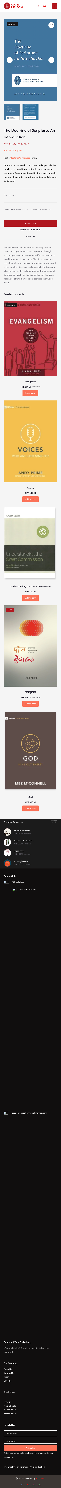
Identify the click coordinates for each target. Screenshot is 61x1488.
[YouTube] (27, 1484)
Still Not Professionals (22, 830)
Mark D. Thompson (13, 150)
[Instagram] (33, 1484)
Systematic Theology (41, 209)
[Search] (38, 6)
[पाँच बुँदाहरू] (30, 646)
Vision (6, 1376)
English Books (10, 1413)
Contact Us (9, 1372)
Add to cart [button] (30, 499)
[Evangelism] (30, 338)
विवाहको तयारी (19, 851)
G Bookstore (22, 209)
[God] (30, 751)
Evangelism (30, 381)
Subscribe (30, 1448)
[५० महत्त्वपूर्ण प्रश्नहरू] (7, 863)
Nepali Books (10, 1409)
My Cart (7, 1401)
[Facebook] (21, 1484)
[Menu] (54, 6)
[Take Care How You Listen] (7, 842)
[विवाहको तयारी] (7, 852)
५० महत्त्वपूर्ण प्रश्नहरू (21, 861)
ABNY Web (40, 1478)
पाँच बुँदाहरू (30, 692)
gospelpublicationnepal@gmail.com (29, 1112)
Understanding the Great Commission (30, 586)
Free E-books (10, 1405)
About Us (8, 1368)
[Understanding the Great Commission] (30, 544)
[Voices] (30, 441)
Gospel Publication (17, 6)
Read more (30, 393)
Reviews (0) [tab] (30, 236)
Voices (30, 488)
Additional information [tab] (30, 230)
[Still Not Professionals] (7, 832)
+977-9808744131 (28, 889)
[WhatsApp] (39, 1484)
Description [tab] (30, 223)
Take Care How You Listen (24, 841)
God (30, 797)
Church (7, 1380)
